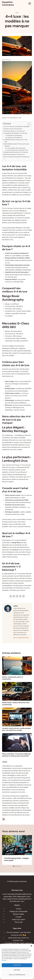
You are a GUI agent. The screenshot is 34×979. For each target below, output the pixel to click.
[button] (31, 946)
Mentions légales (18, 914)
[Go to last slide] (4, 850)
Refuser (17, 970)
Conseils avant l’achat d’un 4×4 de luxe (16, 152)
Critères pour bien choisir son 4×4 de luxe (15, 141)
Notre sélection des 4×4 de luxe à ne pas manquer (16, 145)
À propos (18, 917)
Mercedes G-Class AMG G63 (14, 137)
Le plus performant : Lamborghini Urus (17, 150)
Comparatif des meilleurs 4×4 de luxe (15, 133)
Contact (18, 909)
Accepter (17, 965)
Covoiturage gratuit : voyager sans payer (16, 859)
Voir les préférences (17, 975)
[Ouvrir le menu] (29, 3)
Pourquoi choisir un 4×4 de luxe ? (14, 131)
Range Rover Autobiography (14, 135)
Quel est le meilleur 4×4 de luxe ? (14, 154)
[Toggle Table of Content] (28, 124)
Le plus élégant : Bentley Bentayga (16, 148)
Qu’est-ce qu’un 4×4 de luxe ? (13, 129)
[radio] (10, 596)
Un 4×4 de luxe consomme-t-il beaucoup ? (16, 158)
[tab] (13, 866)
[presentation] (17, 845)
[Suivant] (29, 850)
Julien (19, 118)
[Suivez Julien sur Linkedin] (3, 819)
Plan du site (18, 922)
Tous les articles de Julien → (21, 639)
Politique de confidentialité (18, 912)
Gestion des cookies (18, 920)
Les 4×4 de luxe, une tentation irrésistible (16, 126)
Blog (17, 12)
